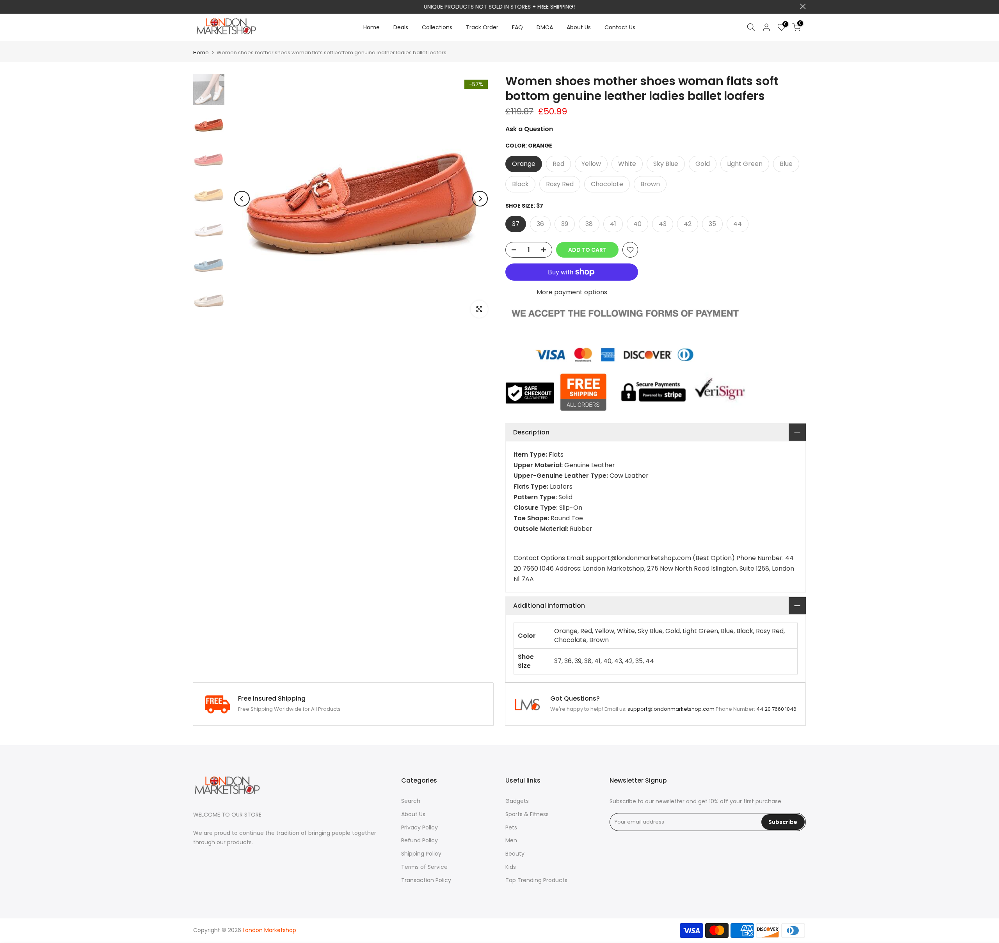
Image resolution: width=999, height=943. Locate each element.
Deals (400, 27)
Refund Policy (419, 840)
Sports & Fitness (527, 814)
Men (511, 840)
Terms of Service (424, 867)
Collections (437, 27)
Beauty (514, 854)
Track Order (482, 27)
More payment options (572, 292)
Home (371, 27)
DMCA (545, 27)
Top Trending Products (536, 880)
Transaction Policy (426, 880)
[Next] (480, 198)
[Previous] (242, 198)
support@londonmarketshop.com (521, 7)
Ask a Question (529, 129)
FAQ (517, 27)
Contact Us (619, 27)
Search (410, 801)
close (196, 6)
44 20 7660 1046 (776, 709)
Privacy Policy (419, 827)
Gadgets (517, 801)
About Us (579, 27)
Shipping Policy (421, 854)
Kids (510, 867)
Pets (511, 827)
